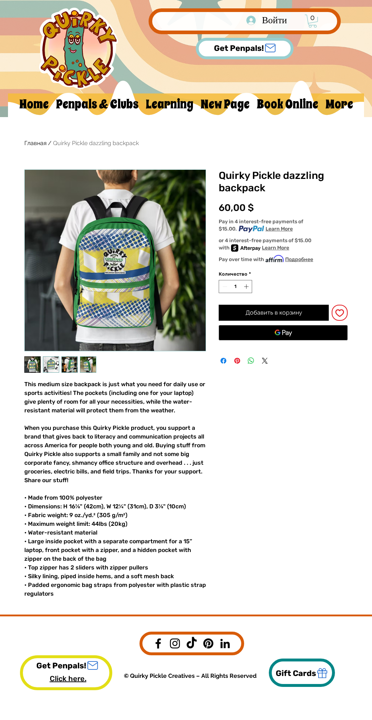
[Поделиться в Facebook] (223, 360)
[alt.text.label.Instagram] (175, 643)
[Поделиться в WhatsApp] (251, 360)
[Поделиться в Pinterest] (237, 360)
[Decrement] (224, 286)
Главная (35, 143)
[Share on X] (264, 360)
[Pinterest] (208, 643)
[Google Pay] (283, 332)
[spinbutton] (236, 286)
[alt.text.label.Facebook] (158, 643)
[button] (312, 21)
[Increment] (247, 286)
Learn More (279, 229)
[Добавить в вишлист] (340, 313)
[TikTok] (191, 643)
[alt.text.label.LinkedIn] (225, 643)
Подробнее (299, 259)
